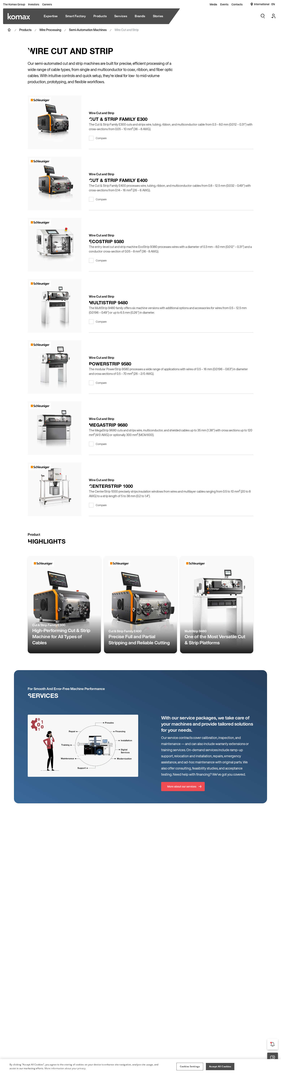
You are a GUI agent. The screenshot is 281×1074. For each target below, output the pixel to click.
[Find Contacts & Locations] (272, 1058)
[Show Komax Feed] (272, 1044)
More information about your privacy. (65, 1068)
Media (213, 4)
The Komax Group (14, 4)
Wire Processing (50, 30)
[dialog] (140, 1066)
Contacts (237, 4)
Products (25, 30)
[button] (190, 1066)
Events (224, 4)
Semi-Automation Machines (88, 30)
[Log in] (273, 16)
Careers (47, 4)
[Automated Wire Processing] (19, 16)
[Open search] (262, 16)
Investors (33, 4)
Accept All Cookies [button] (220, 1066)
